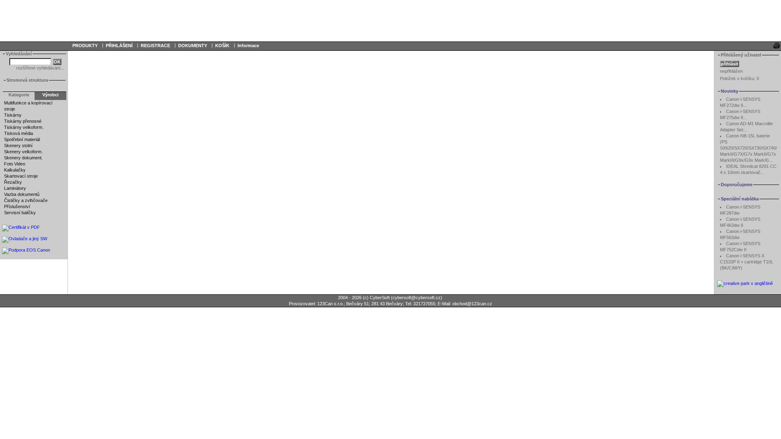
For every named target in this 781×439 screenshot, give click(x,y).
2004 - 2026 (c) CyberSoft (364, 297)
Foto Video (14, 163)
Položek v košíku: (739, 78)
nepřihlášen (731, 71)
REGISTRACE (155, 45)
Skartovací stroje (21, 176)
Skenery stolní (18, 145)
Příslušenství (17, 206)
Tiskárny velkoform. (24, 127)
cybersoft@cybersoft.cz (417, 297)
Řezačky (13, 182)
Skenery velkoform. (23, 151)
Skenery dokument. (23, 157)
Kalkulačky (15, 169)
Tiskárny (13, 115)
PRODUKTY (85, 45)
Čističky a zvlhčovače (26, 200)
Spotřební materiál (22, 139)
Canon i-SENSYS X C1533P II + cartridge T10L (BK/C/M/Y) (746, 261)
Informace (248, 45)
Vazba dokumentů (21, 194)
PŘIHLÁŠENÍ (119, 45)
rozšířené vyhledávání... (40, 67)
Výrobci (50, 94)
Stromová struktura (27, 80)
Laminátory (15, 188)
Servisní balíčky (20, 212)
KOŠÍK (222, 45)
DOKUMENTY (192, 45)
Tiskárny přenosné (22, 121)
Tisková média (18, 133)
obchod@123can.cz (472, 303)
